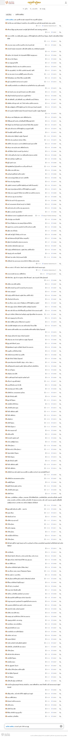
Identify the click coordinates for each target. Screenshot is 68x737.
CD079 (54, 318)
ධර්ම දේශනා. (10, 524)
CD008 (54, 474)
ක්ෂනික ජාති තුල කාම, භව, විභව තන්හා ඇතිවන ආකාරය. (23, 103)
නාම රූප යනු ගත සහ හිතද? (14, 196)
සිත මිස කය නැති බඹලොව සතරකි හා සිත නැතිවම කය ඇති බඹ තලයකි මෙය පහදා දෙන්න (31, 23)
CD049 (54, 701)
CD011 (54, 528)
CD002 (54, 505)
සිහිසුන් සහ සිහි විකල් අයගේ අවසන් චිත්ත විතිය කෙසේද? (22, 125)
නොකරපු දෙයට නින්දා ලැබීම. (15, 389)
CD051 (54, 697)
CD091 (54, 249)
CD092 (54, 253)
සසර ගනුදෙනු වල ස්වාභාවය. (15, 318)
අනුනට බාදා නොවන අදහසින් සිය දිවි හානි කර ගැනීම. (21, 227)
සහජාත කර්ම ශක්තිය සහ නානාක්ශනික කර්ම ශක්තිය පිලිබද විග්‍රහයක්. (26, 329)
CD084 (54, 358)
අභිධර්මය (8, 14)
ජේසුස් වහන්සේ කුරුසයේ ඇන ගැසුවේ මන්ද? (19, 96)
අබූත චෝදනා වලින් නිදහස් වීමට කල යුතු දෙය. (19, 560)
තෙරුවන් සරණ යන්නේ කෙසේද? (16, 609)
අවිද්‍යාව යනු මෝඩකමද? (14, 381)
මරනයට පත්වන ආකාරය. (14, 701)
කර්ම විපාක (10, 493)
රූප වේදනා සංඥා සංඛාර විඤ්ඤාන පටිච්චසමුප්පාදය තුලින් (23, 303)
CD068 (54, 174)
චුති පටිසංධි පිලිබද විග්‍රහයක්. (15, 358)
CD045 (54, 59)
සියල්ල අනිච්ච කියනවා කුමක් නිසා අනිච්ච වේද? (20, 295)
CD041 (54, 677)
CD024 (54, 449)
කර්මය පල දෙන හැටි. (13, 520)
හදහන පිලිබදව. (11, 639)
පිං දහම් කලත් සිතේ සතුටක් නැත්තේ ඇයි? (18, 377)
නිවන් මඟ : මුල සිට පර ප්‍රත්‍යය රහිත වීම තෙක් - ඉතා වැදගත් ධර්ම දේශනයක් (27, 277)
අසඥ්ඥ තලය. (11, 662)
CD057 (54, 597)
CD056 (54, 563)
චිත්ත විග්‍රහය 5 (11, 426)
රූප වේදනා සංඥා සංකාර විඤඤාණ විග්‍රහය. (19, 571)
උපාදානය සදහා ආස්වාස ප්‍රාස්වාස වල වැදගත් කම (20, 45)
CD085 (54, 354)
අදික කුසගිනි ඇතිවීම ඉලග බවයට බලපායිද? (19, 597)
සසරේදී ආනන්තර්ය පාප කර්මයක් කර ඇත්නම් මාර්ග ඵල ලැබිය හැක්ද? (26, 85)
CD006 (54, 482)
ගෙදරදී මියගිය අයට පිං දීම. (14, 385)
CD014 (54, 460)
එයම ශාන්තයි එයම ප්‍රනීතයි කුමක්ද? (17, 643)
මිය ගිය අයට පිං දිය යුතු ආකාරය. (16, 200)
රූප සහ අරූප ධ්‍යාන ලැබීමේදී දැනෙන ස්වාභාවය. (20, 74)
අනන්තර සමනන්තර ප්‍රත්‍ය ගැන (15, 246)
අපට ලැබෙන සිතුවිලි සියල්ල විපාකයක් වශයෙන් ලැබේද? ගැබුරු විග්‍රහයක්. (26, 111)
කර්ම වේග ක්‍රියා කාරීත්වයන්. (14, 681)
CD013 (54, 41)
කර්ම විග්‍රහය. (10, 423)
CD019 (54, 453)
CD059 (54, 609)
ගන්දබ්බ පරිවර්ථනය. (13, 404)
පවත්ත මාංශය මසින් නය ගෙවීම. (16, 355)
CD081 (54, 314)
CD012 (54, 520)
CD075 (54, 121)
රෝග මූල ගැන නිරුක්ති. (13, 219)
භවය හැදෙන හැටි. (12, 430)
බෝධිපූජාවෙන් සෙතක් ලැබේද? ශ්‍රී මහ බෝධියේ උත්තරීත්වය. (23, 366)
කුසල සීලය (10, 513)
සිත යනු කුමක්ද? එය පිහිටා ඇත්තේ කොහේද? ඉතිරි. (21, 70)
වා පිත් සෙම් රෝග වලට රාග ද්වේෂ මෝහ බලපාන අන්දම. (22, 155)
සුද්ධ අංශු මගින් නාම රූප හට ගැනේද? (17, 82)
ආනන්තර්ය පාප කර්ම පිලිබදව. (15, 631)
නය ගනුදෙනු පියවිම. (12, 63)
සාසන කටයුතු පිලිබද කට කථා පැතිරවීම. (18, 178)
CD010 (54, 513)
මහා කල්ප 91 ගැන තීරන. (14, 575)
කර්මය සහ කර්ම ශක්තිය (14, 284)
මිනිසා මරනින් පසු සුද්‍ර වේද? (14, 712)
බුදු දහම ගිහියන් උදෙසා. (13, 343)
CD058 (54, 620)
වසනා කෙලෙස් (11, 291)
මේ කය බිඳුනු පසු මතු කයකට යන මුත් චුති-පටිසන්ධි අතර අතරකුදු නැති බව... (27, 29)
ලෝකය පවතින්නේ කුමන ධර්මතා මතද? (18, 567)
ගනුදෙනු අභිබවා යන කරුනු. (14, 620)
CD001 (54, 32)
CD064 (54, 55)
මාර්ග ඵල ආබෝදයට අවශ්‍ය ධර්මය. (16, 140)
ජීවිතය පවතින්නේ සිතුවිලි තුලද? (15, 582)
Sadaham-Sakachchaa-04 (50, 25)
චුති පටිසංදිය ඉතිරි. (12, 396)
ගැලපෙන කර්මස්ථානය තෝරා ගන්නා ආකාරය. (19, 605)
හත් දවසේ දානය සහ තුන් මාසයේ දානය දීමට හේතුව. (21, 92)
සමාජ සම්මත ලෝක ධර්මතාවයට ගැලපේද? (18, 322)
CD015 (54, 392)
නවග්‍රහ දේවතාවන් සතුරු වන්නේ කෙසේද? (18, 336)
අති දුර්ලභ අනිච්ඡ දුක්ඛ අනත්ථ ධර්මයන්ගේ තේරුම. (21, 578)
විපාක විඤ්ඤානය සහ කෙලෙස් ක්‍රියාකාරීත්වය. (19, 223)
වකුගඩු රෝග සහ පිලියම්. (14, 253)
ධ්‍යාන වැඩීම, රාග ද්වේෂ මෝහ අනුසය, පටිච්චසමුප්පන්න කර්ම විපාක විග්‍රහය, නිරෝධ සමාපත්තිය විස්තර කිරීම (35, 37)
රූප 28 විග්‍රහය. (11, 370)
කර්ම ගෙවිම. (10, 434)
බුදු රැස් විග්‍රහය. (11, 400)
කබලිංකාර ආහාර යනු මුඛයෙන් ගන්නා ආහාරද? (20, 215)
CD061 (54, 45)
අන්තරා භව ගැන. (12, 635)
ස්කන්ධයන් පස (11, 516)
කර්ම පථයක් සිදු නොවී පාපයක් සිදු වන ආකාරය (20, 288)
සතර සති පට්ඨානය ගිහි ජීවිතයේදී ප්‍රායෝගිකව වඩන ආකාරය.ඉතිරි (24, 310)
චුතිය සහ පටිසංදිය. (12, 231)
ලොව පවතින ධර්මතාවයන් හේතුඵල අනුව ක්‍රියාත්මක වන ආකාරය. (25, 314)
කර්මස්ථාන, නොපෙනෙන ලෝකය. (16, 392)
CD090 (54, 219)
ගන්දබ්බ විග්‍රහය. (11, 658)
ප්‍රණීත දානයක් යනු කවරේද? (14, 212)
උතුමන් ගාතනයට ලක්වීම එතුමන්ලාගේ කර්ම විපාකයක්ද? (22, 185)
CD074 (54, 51)
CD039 (54, 673)
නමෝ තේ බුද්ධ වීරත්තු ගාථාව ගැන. (16, 234)
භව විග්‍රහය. (10, 677)
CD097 (54, 284)
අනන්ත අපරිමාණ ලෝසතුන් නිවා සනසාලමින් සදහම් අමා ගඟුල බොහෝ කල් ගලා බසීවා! (48, 735)
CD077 (54, 99)
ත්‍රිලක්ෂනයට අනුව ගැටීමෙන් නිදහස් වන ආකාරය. (20, 347)
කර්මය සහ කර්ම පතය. (13, 170)
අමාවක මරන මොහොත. (13, 654)
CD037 (54, 643)
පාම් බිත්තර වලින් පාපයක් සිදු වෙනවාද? (18, 151)
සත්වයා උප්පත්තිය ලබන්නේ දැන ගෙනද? (18, 594)
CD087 (54, 246)
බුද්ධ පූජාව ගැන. (11, 162)
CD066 (54, 147)
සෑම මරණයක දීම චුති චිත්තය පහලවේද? (18, 238)
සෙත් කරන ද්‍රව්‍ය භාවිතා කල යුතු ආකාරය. (18, 208)
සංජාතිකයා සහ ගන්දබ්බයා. (14, 624)
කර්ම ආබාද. (10, 705)
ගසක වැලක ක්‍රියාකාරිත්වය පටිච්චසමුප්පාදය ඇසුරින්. (21, 189)
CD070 (54, 140)
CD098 (54, 280)
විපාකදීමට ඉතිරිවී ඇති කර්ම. (14, 132)
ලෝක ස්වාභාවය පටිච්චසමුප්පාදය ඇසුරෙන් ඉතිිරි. (20, 128)
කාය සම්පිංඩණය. (12, 697)
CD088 (54, 238)
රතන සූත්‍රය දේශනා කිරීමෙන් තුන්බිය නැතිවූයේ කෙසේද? (21, 307)
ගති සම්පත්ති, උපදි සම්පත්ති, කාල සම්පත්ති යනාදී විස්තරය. (23, 99)
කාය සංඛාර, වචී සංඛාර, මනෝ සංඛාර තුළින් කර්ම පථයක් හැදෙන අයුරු (26, 267)
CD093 (54, 295)
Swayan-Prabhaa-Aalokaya (49, 215)
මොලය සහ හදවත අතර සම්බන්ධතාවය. (18, 147)
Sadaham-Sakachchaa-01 (50, 270)
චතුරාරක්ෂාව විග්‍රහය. (13, 453)
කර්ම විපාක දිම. (11, 709)
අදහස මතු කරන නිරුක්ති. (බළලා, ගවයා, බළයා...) (20, 362)
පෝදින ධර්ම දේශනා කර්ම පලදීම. (16, 669)
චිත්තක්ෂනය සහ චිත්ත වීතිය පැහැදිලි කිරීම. (19, 78)
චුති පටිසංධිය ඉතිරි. (12, 460)
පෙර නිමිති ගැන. (11, 563)
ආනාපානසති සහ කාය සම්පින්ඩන (16, 274)
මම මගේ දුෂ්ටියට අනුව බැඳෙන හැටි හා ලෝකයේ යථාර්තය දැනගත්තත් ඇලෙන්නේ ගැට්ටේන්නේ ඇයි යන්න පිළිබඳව (35, 544)
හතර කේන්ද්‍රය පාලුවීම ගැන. (14, 159)
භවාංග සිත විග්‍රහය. (12, 59)
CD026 (54, 389)
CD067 (54, 143)
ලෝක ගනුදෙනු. (11, 528)
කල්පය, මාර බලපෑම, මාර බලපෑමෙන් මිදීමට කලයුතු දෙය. (22, 55)
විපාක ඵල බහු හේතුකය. (13, 181)
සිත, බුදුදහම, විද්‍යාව (12, 665)
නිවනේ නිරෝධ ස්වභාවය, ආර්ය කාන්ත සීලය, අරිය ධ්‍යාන (22, 556)
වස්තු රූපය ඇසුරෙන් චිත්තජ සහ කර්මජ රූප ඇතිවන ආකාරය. (23, 193)
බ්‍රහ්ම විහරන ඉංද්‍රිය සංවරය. (14, 486)
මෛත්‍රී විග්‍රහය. (11, 482)
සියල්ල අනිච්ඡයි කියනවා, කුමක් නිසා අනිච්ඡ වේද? (21, 249)
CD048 (54, 705)
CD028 (54, 650)
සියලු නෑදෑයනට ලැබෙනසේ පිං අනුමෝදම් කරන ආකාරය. (22, 601)
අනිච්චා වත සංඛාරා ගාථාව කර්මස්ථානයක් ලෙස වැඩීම (22, 144)
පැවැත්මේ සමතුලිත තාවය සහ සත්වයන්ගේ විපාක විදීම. (22, 325)
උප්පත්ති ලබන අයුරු (12, 408)
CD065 (54, 601)
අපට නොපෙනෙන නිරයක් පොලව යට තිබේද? (19, 204)
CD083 (54, 95)
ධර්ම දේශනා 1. (11, 445)
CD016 (54, 426)
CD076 (54, 107)
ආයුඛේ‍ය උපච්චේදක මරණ (14, 351)
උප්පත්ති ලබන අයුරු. (13, 490)
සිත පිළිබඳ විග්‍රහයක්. (12, 673)
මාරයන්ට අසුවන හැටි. (13, 438)
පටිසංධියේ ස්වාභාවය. (13, 299)
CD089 (54, 227)
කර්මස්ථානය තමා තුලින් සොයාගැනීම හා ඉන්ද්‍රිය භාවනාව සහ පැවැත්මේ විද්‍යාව (28, 472)
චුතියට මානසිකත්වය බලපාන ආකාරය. (17, 242)
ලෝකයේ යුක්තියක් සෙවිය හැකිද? (16, 174)
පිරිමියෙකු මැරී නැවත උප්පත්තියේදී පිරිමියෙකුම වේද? (21, 121)
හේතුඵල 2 (10, 419)
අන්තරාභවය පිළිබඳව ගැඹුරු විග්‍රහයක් (17, 136)
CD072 (54, 74)
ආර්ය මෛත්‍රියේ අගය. (13, 442)
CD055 (54, 567)
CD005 (54, 493)
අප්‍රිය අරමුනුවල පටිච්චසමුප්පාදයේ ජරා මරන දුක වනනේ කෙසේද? (24, 107)
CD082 (54, 306)
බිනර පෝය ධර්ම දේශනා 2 (14, 449)
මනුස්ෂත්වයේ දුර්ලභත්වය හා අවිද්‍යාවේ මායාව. (19, 166)
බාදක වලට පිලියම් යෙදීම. (14, 590)
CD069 (54, 193)
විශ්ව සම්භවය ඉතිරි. (12, 411)
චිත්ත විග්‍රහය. (11, 457)
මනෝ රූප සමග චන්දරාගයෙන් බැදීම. (17, 257)
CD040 (54, 63)
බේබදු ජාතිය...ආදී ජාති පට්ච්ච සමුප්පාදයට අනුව (20, 693)
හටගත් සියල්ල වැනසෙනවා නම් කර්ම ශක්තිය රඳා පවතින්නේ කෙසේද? (26, 49)
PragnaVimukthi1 (52, 274)
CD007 (54, 478)
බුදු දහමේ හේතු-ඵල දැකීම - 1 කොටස (17, 509)
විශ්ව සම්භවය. (11, 415)
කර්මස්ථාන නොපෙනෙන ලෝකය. (16, 478)
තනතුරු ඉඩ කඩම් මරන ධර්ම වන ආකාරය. (18, 616)
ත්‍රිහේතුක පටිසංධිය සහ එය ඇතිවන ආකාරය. (19, 66)
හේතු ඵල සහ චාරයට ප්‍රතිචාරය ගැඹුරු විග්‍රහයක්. (20, 339)
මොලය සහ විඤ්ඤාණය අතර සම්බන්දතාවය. (19, 117)
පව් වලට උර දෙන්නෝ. (13, 586)
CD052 (54, 690)
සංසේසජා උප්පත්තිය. (13, 716)
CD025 (54, 434)
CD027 (54, 658)
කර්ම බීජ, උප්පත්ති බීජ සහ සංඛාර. (16, 647)
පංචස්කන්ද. (10, 552)
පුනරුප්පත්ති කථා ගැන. (13, 628)
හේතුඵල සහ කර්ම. (12, 373)
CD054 (54, 586)
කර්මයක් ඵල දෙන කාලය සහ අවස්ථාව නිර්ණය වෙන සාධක (23, 261)
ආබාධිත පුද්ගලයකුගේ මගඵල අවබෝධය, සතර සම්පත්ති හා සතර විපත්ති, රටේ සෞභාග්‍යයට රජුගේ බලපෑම (33, 686)
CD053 (54, 635)
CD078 (54, 332)
